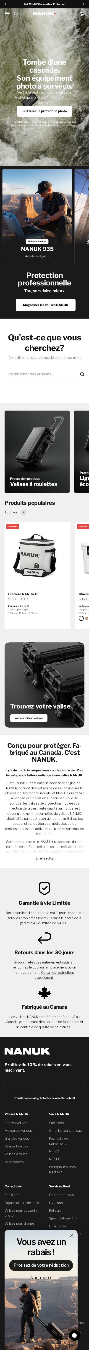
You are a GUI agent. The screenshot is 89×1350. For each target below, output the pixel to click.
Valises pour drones (20, 1223)
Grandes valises (17, 1138)
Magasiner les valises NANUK (45, 305)
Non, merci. (41, 1277)
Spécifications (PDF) (64, 1218)
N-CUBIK (55, 1159)
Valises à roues (16, 1154)
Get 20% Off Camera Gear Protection (44, 4)
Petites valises (16, 1123)
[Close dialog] (72, 1235)
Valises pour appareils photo (21, 1213)
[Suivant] (83, 4)
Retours (55, 1210)
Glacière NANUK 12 (23, 594)
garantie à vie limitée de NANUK (44, 923)
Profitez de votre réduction (41, 1265)
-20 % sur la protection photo (44, 111)
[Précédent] (5, 4)
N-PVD (54, 1151)
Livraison (56, 1203)
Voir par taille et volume (29, 718)
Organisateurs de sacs (66, 1130)
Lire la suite (44, 858)
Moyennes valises (18, 1130)
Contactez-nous (61, 1195)
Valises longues (16, 1146)
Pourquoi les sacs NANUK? (62, 1169)
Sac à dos (56, 1123)
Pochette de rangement (58, 1141)
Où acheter (57, 1226)
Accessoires (14, 1162)
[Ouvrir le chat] (74, 1335)
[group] (37, 216)
